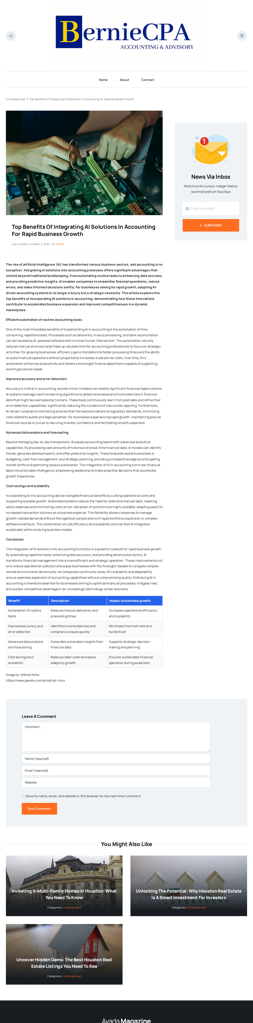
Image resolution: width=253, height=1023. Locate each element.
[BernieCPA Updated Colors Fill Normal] (126, 7)
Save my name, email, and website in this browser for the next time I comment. (83, 796)
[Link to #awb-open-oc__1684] (242, 36)
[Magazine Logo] (126, 1018)
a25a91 (60, 244)
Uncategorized (72, 907)
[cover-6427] (84, 112)
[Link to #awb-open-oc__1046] (11, 36)
